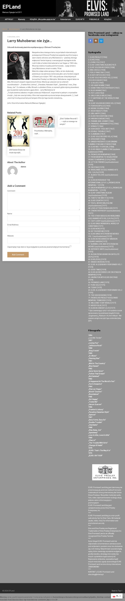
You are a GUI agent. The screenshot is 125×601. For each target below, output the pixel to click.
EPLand (11, 7)
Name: (9, 214)
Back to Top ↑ (117, 591)
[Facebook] (90, 41)
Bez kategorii (14, 29)
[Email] (101, 41)
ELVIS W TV (80, 19)
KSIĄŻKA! (108, 19)
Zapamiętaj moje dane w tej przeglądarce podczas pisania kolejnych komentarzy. (38, 247)
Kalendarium (65, 19)
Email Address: (13, 225)
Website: (10, 236)
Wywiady (21, 19)
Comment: (11, 191)
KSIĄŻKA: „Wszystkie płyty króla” (43, 19)
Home (4, 29)
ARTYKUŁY (9, 19)
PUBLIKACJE (94, 19)
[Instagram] (96, 41)
